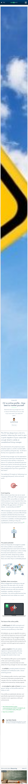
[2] (23, 522)
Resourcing (14, 425)
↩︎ (13, 711)
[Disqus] (14, 744)
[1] (20, 506)
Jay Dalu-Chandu (11, 720)
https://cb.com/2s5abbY (8, 711)
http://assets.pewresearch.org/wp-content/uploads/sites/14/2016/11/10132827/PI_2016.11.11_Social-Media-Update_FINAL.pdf (14, 708)
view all (24, 768)
